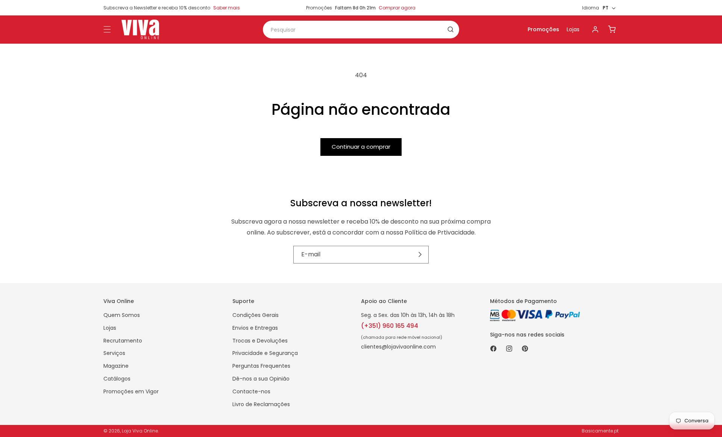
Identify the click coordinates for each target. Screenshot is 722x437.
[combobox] (361, 29)
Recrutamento (122, 340)
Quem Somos (121, 315)
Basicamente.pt (600, 431)
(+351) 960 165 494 (389, 325)
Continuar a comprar (361, 147)
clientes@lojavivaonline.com (398, 346)
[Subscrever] (420, 254)
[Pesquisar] (450, 29)
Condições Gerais (255, 315)
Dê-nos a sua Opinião (261, 378)
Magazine (116, 366)
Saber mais (226, 8)
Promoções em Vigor (131, 391)
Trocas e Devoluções (260, 340)
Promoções (543, 29)
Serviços (114, 353)
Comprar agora (397, 8)
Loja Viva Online (140, 431)
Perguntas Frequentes (261, 366)
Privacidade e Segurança (265, 353)
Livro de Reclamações (261, 404)
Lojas (573, 29)
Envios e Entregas (255, 328)
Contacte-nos (251, 391)
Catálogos (116, 378)
